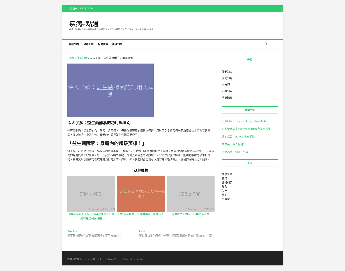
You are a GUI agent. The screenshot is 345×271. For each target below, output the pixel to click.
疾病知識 (74, 44)
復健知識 (117, 44)
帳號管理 (227, 174)
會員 (224, 178)
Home (70, 57)
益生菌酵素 (198, 130)
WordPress (114, 259)
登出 (224, 190)
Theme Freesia (100, 259)
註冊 (224, 194)
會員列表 (227, 182)
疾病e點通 (84, 24)
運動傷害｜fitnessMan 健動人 (239, 136)
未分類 (226, 84)
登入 (224, 186)
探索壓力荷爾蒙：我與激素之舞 (191, 214)
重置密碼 (227, 198)
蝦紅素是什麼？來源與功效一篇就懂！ (141, 214)
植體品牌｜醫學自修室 (235, 151)
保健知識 (103, 44)
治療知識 (89, 44)
